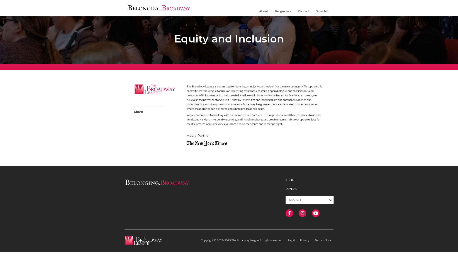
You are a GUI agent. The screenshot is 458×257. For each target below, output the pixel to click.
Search (321, 11)
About (263, 11)
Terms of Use (323, 240)
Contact (303, 11)
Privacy (304, 240)
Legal (291, 240)
